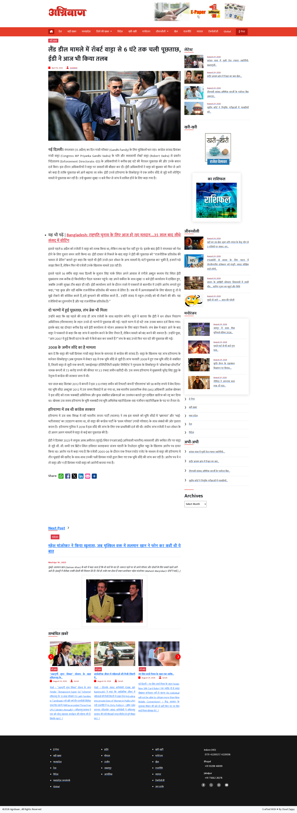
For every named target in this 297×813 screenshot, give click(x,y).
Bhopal (213, 763)
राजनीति (187, 31)
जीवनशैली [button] (161, 31)
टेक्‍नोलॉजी (213, 31)
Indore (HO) (217, 752)
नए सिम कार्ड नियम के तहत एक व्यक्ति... (112, 674)
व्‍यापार (200, 31)
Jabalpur (213, 775)
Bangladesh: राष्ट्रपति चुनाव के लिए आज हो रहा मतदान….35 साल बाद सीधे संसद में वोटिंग (114, 238)
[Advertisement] (114, 205)
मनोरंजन (146, 31)
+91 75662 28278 (213, 778)
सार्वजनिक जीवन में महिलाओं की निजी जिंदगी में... (70, 676)
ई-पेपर (242, 32)
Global (227, 31)
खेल (176, 31)
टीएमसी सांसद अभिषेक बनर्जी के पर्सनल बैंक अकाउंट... (158, 676)
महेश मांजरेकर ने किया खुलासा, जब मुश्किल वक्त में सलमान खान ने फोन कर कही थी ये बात (114, 549)
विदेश (120, 31)
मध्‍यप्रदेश (86, 31)
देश (60, 31)
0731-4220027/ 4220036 (217, 755)
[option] (70, 681)
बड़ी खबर (71, 31)
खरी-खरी (132, 31)
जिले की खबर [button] (103, 31)
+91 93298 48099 (213, 766)
